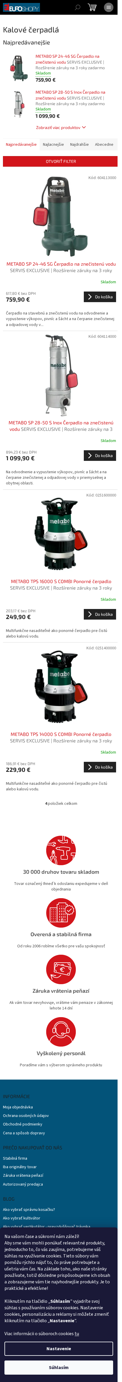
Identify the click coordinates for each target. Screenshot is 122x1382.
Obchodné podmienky (22, 1124)
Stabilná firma (15, 1158)
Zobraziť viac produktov (58, 127)
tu (77, 1333)
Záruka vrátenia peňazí (23, 1176)
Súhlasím (59, 1367)
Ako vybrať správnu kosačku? (29, 1210)
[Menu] (109, 7)
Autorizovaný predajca (23, 1184)
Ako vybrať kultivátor (21, 1218)
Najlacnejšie (53, 145)
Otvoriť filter (61, 161)
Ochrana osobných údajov (26, 1116)
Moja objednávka (18, 1107)
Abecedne (104, 145)
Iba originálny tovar (20, 1167)
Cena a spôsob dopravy (24, 1133)
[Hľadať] (78, 7)
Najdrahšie (79, 145)
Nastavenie (58, 1348)
